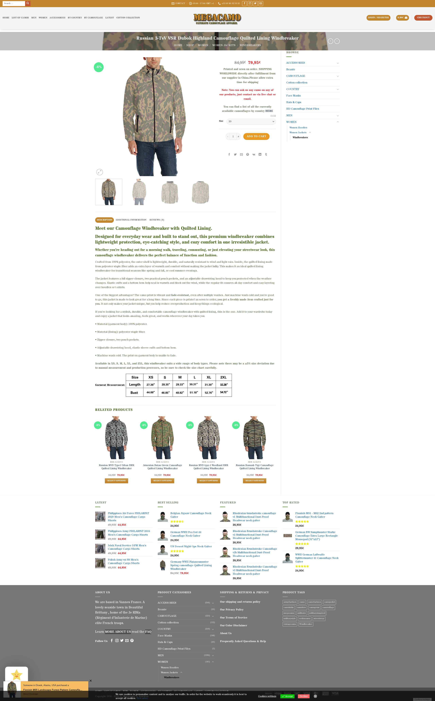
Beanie (290, 69)
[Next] (207, 117)
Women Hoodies (298, 127)
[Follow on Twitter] (255, 3)
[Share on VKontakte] (254, 154)
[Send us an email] (260, 3)
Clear (273, 116)
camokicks (289, 607)
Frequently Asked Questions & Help (243, 641)
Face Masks (293, 96)
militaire (302, 613)
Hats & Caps (293, 102)
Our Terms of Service (233, 617)
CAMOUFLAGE (295, 76)
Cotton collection (296, 82)
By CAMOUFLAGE (93, 17)
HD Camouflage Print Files (302, 109)
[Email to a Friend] (241, 154)
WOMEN (43, 17)
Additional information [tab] (131, 220)
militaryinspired (317, 613)
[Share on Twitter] (235, 154)
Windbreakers (250, 45)
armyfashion (290, 602)
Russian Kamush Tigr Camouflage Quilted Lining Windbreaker (255, 467)
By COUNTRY (75, 17)
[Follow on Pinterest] (132, 641)
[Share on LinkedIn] (260, 154)
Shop (190, 45)
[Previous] (102, 117)
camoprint (314, 607)
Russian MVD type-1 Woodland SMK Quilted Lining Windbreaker (208, 467)
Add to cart (256, 136)
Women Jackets (224, 45)
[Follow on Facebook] (244, 3)
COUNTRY (292, 89)
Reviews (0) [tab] (157, 220)
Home (178, 45)
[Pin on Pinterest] (247, 154)
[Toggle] (338, 63)
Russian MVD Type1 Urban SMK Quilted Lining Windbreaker (116, 467)
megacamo (289, 613)
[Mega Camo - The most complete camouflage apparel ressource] (217, 18)
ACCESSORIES (57, 17)
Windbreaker (305, 624)
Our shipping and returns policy (240, 602)
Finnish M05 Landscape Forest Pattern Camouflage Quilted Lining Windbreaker (53, 689)
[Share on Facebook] (229, 154)
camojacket (329, 602)
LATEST (109, 17)
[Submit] (27, 3)
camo (302, 602)
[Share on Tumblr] (266, 154)
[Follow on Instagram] (249, 3)
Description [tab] (104, 220)
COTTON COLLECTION (128, 17)
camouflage (328, 607)
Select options (116, 480)
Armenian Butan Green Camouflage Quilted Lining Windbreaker (162, 467)
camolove (301, 607)
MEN (33, 17)
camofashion (314, 602)
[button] (402, 18)
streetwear (319, 618)
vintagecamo (290, 624)
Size (221, 121)
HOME (6, 17)
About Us (226, 633)
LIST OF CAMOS (20, 17)
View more (142, 698)
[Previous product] (337, 41)
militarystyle (290, 618)
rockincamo (304, 618)
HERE (269, 111)
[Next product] (330, 41)
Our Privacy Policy (231, 609)
